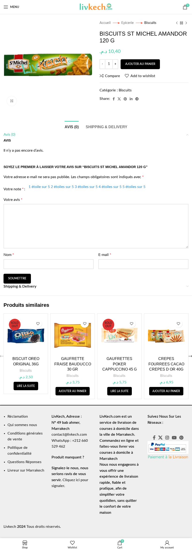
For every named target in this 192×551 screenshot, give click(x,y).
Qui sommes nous (22, 425)
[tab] (72, 126)
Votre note (14, 189)
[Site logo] (96, 7)
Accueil (106, 23)
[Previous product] (176, 23)
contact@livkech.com (69, 434)
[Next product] (186, 23)
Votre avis (13, 200)
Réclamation (17, 416)
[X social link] (119, 99)
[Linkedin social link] (131, 99)
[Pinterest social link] (125, 99)
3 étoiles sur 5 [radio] (86, 187)
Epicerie (128, 23)
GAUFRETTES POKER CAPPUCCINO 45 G (119, 364)
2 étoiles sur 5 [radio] (62, 187)
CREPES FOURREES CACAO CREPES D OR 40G (166, 364)
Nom (9, 255)
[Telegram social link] (137, 99)
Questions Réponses (24, 462)
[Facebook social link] (113, 99)
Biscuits (150, 23)
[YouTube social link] (174, 437)
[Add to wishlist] (38, 323)
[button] (72, 391)
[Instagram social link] (167, 437)
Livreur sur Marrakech (25, 470)
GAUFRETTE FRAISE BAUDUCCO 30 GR (72, 364)
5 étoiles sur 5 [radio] (133, 187)
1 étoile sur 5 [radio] (39, 187)
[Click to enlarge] (11, 101)
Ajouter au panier (140, 64)
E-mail (104, 255)
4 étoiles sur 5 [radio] (110, 187)
